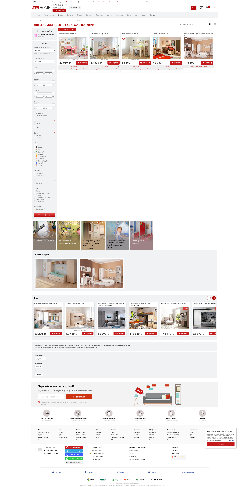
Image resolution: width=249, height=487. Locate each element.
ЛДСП (38, 125)
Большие (39, 183)
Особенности (38, 113)
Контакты (69, 2)
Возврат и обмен (97, 450)
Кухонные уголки (43, 437)
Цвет (35, 143)
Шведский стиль (152, 2)
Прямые (39, 137)
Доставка (81, 2)
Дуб (39, 149)
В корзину (83, 63)
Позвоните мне (60, 10)
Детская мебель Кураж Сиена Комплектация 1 (198, 34)
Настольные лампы (195, 440)
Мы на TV (91, 2)
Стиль (36, 188)
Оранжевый (41, 156)
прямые (39, 374)
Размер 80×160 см (66, 29)
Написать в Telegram (76, 451)
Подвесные (61, 440)
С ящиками (40, 173)
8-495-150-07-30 (60, 5)
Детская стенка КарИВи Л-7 (75, 303)
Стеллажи (152, 437)
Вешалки (136, 437)
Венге (39, 147)
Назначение (38, 206)
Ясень (39, 165)
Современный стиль (43, 193)
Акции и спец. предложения (137, 447)
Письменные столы (173, 434)
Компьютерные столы (173, 432)
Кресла (60, 432)
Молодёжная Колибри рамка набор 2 (46, 303)
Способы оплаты (134, 450)
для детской (40, 359)
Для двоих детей (41, 115)
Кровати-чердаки (81, 437)
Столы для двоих (172, 440)
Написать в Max (74, 454)
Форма (36, 133)
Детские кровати (81, 432)
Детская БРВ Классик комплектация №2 (174, 303)
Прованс (39, 195)
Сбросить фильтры (44, 215)
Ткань (38, 123)
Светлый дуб (42, 161)
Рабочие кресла (171, 437)
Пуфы (60, 434)
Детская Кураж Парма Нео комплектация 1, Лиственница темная (111, 304)
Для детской (40, 209)
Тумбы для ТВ (115, 434)
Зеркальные (40, 201)
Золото (40, 154)
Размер (36, 181)
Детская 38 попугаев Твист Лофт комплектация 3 (139, 304)
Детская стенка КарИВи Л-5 (130, 33)
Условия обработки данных (137, 459)
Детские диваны (81, 434)
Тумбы (98, 437)
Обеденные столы (43, 432)
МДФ (38, 127)
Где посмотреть (175, 453)
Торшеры (192, 437)
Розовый (40, 158)
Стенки (113, 432)
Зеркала (136, 440)
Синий (40, 163)
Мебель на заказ (122, 2)
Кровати (98, 432)
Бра (191, 434)
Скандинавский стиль (43, 197)
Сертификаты (175, 450)
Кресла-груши (62, 437)
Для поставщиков (97, 456)
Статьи (131, 453)
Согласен (221, 444)
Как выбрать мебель (105, 2)
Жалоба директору (97, 453)
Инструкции (132, 456)
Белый (40, 145)
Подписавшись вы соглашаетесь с (64, 403)
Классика (39, 191)
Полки (151, 440)
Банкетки (136, 434)
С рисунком (40, 199)
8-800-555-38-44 (60, 8)
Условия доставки (97, 447)
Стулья (40, 434)
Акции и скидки (57, 2)
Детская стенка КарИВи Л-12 (162, 33)
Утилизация (96, 459)
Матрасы (98, 434)
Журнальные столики (117, 437)
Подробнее (230, 440)
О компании (174, 447)
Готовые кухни (42, 440)
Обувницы (137, 432)
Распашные (153, 432)
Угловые (39, 135)
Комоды (98, 440)
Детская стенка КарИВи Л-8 (99, 33)
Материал (37, 121)
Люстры (192, 432)
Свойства (37, 171)
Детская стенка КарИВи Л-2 (68, 33)
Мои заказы (137, 2)
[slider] (35, 70)
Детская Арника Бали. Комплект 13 (204, 303)
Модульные (40, 175)
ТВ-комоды (114, 440)
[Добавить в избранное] (61, 39)
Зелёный (41, 152)
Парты (78, 440)
